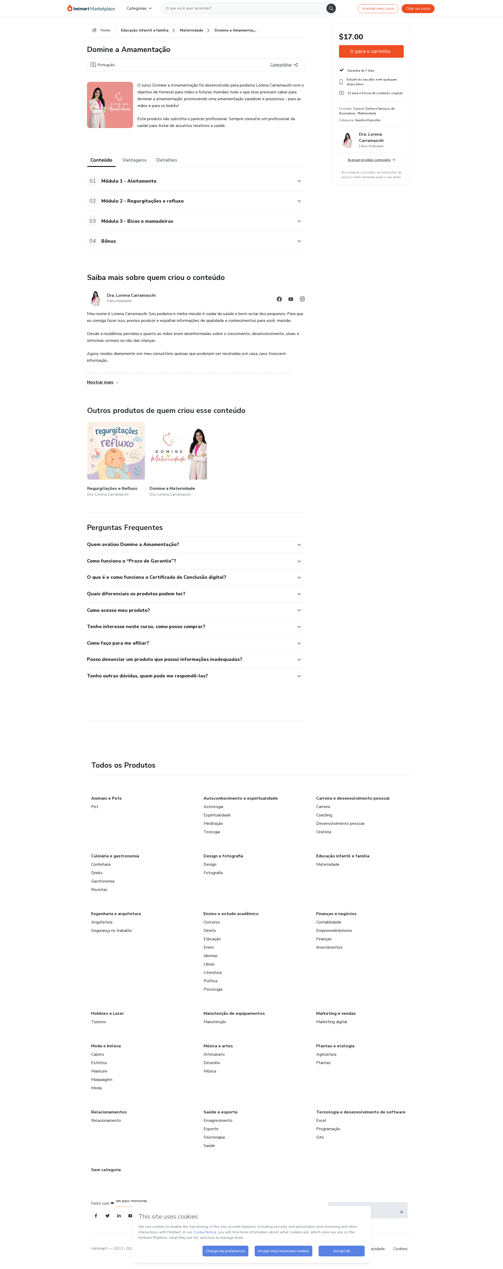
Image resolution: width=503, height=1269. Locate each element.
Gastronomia (102, 881)
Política (210, 981)
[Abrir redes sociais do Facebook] (279, 300)
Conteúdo (101, 160)
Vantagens (134, 160)
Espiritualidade (217, 815)
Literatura (213, 972)
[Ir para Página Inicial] (92, 8)
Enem (209, 947)
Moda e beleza (106, 1046)
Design (210, 864)
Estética (99, 1063)
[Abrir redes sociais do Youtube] (290, 300)
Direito (210, 930)
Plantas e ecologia (335, 1046)
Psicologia (213, 989)
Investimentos (329, 947)
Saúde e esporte (221, 1112)
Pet (94, 807)
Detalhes (166, 160)
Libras (209, 964)
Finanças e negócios (336, 914)
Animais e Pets (106, 798)
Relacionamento (106, 1120)
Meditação (213, 823)
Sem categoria (106, 1170)
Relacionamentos (109, 1112)
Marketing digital (331, 1022)
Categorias (137, 8)
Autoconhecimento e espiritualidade (241, 798)
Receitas (99, 890)
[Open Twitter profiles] (107, 1215)
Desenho (212, 1063)
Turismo (98, 1022)
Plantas (323, 1063)
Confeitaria (101, 864)
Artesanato (214, 1054)
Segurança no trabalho (111, 930)
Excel (321, 1120)
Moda (96, 1088)
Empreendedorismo (334, 930)
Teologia (212, 832)
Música (210, 1071)
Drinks (97, 873)
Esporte (211, 1129)
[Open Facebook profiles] (96, 1215)
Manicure (99, 1071)
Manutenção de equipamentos (234, 1013)
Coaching (324, 815)
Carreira (323, 807)
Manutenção (215, 1022)
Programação (328, 1129)
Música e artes (218, 1046)
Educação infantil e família (342, 856)
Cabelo (97, 1054)
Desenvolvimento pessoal (340, 823)
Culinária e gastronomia (115, 856)
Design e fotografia (223, 856)
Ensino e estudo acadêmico (231, 914)
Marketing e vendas (336, 1013)
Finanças (324, 939)
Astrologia (213, 807)
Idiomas (211, 956)
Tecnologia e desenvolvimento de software (361, 1112)
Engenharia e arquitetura (116, 914)
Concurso (212, 922)
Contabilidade (328, 922)
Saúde (209, 1146)
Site (320, 1137)
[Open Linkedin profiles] (119, 1215)
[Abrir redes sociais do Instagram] (302, 300)
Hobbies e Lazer (107, 1013)
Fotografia (213, 873)
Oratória (323, 832)
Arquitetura (101, 922)
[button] (190, 181)
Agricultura (326, 1054)
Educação (212, 939)
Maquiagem (101, 1079)
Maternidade (328, 864)
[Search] (331, 8)
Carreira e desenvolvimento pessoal (353, 798)
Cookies (400, 1249)
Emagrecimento (218, 1120)
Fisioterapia (214, 1137)
